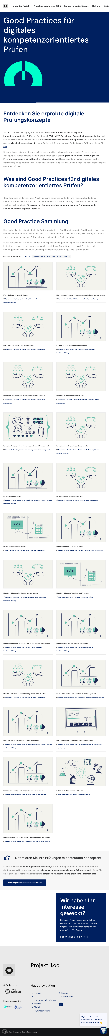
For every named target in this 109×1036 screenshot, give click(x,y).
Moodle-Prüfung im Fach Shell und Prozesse (72, 593)
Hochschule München (28, 299)
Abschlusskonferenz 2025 (47, 6)
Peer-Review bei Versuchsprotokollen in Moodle (21, 740)
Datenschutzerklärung (29, 1032)
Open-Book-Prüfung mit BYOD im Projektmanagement (76, 694)
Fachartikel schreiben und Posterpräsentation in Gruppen (24, 395)
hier (5, 146)
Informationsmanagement (42, 450)
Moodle (51, 256)
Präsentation (41, 399)
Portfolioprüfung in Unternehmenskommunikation (74, 740)
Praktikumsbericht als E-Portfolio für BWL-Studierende (23, 791)
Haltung (96, 6)
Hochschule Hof (79, 349)
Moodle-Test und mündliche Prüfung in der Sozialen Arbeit (24, 694)
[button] (28, 276)
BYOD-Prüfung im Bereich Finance (15, 295)
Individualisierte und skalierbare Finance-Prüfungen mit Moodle (26, 837)
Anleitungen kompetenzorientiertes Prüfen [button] (25, 883)
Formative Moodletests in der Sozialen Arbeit (72, 446)
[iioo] (5, 6)
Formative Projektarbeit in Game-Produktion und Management (26, 446)
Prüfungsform (64, 256)
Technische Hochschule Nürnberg (83, 450)
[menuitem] (21, 6)
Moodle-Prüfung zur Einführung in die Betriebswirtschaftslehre (26, 643)
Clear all (27, 256)
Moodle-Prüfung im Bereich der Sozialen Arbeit (20, 593)
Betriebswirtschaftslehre (13, 299)
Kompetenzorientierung (76, 6)
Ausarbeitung (94, 299)
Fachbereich (39, 256)
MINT (23, 500)
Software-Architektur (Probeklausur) (70, 791)
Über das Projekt (21, 6)
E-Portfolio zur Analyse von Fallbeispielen (18, 345)
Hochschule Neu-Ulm (11, 450)
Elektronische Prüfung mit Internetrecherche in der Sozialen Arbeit (80, 295)
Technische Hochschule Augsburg (83, 399)
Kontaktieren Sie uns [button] (73, 937)
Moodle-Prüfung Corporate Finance (69, 546)
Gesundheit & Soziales (65, 299)
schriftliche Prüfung (9, 302)
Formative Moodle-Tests (12, 496)
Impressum (17, 1032)
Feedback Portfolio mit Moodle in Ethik (70, 395)
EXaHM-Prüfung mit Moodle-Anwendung (71, 345)
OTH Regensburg (78, 299)
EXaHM (92, 349)
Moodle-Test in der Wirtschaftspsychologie (72, 643)
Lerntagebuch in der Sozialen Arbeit (69, 496)
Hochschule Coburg (68, 597)
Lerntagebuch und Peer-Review (14, 546)
